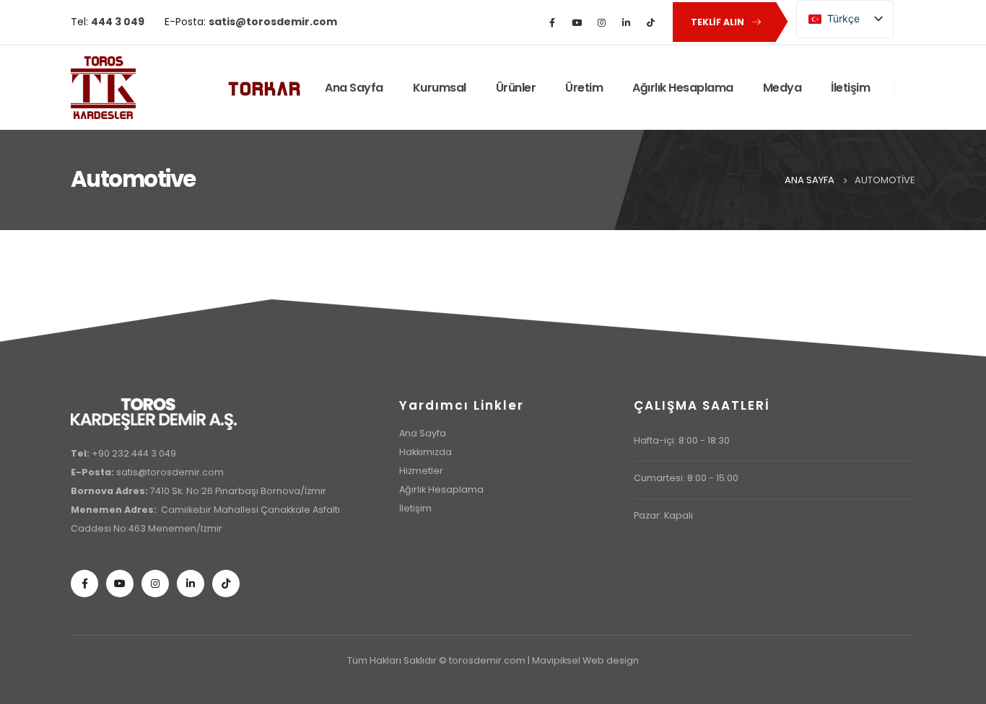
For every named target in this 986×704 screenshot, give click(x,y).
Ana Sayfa (354, 87)
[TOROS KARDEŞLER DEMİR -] (103, 87)
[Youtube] (120, 583)
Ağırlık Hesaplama (682, 87)
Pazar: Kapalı (663, 515)
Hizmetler (421, 471)
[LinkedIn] (626, 22)
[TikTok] (650, 22)
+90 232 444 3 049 (134, 453)
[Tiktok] (226, 583)
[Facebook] (552, 22)
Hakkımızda (425, 452)
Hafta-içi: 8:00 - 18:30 (682, 440)
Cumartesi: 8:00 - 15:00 (686, 478)
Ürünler (516, 87)
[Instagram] (601, 22)
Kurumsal (439, 87)
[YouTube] (577, 22)
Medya (782, 87)
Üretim (584, 87)
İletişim (850, 87)
